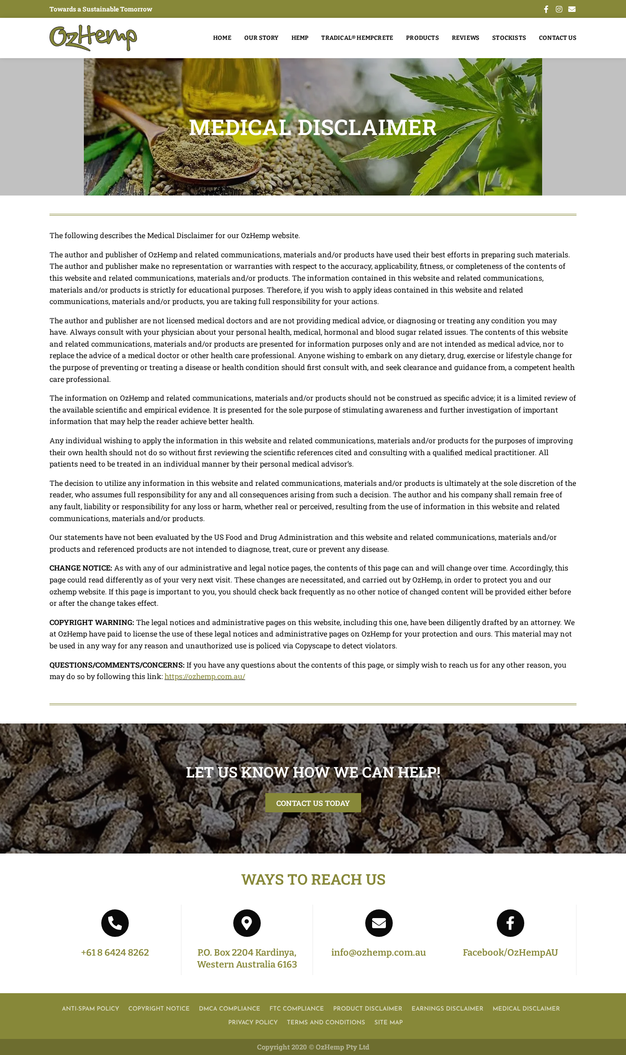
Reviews (465, 37)
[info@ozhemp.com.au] (379, 923)
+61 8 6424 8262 (115, 952)
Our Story (261, 37)
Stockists (509, 37)
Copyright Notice (159, 1009)
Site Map (388, 1023)
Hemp (300, 37)
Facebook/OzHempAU (510, 952)
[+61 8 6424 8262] (115, 923)
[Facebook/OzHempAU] (510, 923)
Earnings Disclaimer (447, 1009)
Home (222, 37)
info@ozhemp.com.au (378, 952)
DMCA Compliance (229, 1009)
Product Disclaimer (367, 1009)
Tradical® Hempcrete (357, 37)
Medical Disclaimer (526, 1009)
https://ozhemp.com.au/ (205, 676)
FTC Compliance (296, 1009)
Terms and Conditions (326, 1023)
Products (422, 37)
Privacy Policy (253, 1023)
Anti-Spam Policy (90, 1009)
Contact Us (558, 37)
